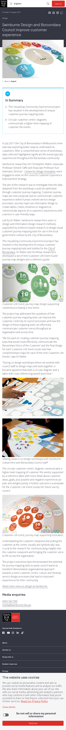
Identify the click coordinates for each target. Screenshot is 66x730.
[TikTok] (22, 633)
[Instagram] (13, 633)
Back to (10, 81)
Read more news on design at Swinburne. (25, 586)
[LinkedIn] (18, 633)
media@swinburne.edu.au (16, 605)
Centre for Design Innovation (40, 171)
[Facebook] (3, 633)
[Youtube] (8, 633)
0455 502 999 (9, 601)
